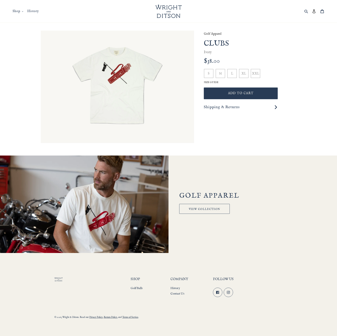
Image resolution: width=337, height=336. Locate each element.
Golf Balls (137, 288)
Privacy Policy (96, 317)
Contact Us (177, 293)
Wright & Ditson (70, 317)
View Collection (204, 209)
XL (243, 74)
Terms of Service (130, 317)
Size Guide (211, 82)
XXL (255, 74)
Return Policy (110, 317)
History (175, 288)
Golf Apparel (213, 34)
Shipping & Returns (222, 107)
